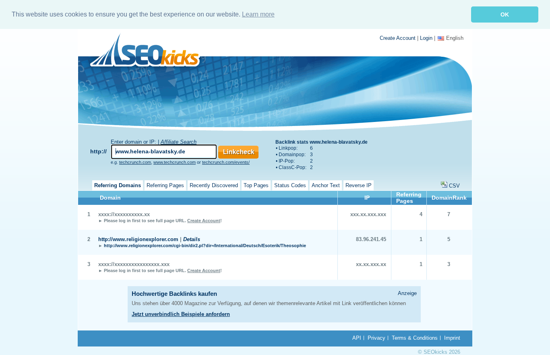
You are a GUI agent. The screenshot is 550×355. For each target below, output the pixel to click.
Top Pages (256, 185)
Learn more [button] (258, 14)
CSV (454, 186)
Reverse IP (358, 185)
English (454, 38)
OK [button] (504, 14)
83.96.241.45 (371, 239)
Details (191, 239)
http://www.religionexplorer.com (138, 239)
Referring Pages (165, 185)
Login (426, 38)
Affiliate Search (178, 142)
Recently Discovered (214, 185)
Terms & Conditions (415, 338)
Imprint (452, 338)
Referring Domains (117, 185)
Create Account (398, 38)
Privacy (376, 338)
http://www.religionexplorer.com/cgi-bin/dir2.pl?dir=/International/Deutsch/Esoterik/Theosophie (205, 245)
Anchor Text (326, 185)
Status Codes (290, 185)
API (356, 338)
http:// (98, 151)
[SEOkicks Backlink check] (149, 51)
